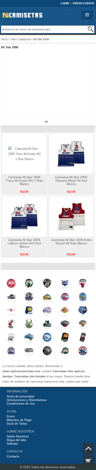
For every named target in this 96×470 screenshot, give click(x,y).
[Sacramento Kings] (11, 351)
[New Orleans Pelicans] (65, 324)
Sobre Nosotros (18, 436)
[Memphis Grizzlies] (83, 311)
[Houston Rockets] (11, 311)
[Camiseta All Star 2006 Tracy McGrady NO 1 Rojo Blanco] (24, 153)
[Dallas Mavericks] (29, 297)
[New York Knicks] (83, 324)
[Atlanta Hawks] (11, 284)
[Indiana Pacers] (29, 311)
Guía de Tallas (17, 423)
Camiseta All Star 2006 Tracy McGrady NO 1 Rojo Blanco (24, 180)
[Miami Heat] (11, 324)
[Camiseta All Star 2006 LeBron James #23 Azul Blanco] (24, 216)
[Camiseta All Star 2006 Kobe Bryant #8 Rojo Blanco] (71, 216)
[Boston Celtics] (29, 284)
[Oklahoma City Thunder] (11, 338)
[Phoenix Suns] (65, 338)
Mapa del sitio (16, 440)
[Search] (90, 29)
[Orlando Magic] (29, 338)
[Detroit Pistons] (65, 297)
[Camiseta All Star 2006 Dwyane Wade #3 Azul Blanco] (71, 153)
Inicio (4, 39)
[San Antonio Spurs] (29, 351)
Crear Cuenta (83, 3)
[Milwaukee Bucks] (29, 324)
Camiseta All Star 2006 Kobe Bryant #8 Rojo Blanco (71, 241)
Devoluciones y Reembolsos (27, 400)
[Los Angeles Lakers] (65, 311)
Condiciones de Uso (21, 403)
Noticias (12, 443)
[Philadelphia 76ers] (47, 338)
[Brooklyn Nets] (47, 284)
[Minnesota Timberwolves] (47, 324)
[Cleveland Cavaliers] (11, 297)
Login (65, 3)
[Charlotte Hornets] (65, 284)
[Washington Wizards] (83, 351)
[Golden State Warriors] (83, 297)
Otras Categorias (20, 39)
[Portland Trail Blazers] (83, 338)
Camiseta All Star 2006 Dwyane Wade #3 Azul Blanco (71, 180)
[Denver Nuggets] (47, 297)
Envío (11, 416)
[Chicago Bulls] (83, 284)
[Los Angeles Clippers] (47, 311)
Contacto (13, 456)
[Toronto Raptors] (47, 351)
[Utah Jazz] (65, 351)
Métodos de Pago (19, 420)
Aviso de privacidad (20, 396)
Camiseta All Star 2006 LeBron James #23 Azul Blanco (24, 243)
